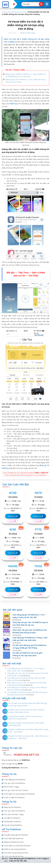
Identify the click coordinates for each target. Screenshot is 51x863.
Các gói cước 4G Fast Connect (16, 790)
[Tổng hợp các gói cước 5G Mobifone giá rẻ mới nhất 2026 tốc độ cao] (6, 624)
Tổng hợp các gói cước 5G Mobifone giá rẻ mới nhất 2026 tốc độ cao (30, 623)
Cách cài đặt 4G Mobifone (14, 797)
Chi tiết (12, 521)
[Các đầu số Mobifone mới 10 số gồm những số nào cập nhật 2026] (6, 655)
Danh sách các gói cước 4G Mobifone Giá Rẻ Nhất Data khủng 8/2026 (29, 631)
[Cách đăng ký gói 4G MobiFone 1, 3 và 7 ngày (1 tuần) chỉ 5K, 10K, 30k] (6, 617)
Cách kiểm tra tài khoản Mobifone (17, 846)
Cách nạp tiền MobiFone (13, 856)
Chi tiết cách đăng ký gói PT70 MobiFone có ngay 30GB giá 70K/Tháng (29, 646)
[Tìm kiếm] (41, 4)
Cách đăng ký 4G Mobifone (14, 780)
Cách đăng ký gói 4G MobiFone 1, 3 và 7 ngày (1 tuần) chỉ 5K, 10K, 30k (28, 616)
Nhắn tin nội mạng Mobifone (15, 849)
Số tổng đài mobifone (12, 821)
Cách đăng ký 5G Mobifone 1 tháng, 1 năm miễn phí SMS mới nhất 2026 (30, 639)
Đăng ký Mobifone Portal (13, 842)
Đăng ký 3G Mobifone (12, 807)
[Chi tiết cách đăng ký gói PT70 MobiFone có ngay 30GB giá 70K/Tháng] (6, 647)
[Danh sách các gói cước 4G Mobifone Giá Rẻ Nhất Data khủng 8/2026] (6, 632)
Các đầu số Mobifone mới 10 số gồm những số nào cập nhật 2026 (27, 654)
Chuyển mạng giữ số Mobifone (16, 835)
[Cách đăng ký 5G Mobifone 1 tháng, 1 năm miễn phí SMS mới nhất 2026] (6, 639)
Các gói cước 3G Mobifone (14, 811)
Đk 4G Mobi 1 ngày (11, 787)
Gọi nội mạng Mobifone (13, 825)
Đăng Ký (12, 516)
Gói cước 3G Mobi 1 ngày (14, 814)
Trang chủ (6, 12)
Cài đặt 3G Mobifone (12, 818)
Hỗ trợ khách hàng (19, 12)
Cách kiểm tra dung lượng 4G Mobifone (19, 794)
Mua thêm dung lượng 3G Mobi (16, 853)
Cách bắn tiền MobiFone (13, 838)
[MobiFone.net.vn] (8, 5)
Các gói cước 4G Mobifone (14, 783)
